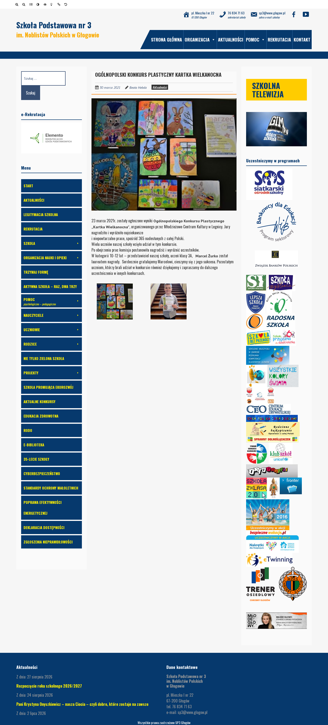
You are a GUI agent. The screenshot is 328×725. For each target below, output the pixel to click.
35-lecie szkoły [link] (36, 459)
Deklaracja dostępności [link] (44, 527)
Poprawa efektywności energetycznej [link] (42, 508)
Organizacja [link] (197, 39)
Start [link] (28, 185)
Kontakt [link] (302, 39)
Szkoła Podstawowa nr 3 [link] (53, 24)
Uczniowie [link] (32, 329)
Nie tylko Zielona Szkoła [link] (44, 358)
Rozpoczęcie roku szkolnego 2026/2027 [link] (49, 686)
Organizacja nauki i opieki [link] (45, 257)
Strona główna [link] (166, 39)
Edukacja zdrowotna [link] (41, 415)
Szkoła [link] (29, 243)
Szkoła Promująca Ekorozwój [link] (48, 387)
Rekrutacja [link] (279, 39)
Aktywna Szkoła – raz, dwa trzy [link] (50, 286)
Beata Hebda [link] (138, 87)
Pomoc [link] (252, 39)
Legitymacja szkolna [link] (41, 214)
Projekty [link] (31, 372)
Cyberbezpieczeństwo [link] (42, 473)
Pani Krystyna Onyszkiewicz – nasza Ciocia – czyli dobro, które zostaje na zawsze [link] (82, 704)
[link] (17, 4)
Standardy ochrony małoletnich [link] (51, 487)
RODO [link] (28, 430)
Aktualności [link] (230, 39)
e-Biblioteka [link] (34, 444)
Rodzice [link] (30, 344)
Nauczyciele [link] (33, 315)
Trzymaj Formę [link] (36, 272)
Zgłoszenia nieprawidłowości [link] (48, 541)
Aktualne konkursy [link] (39, 401)
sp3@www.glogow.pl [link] (192, 712)
